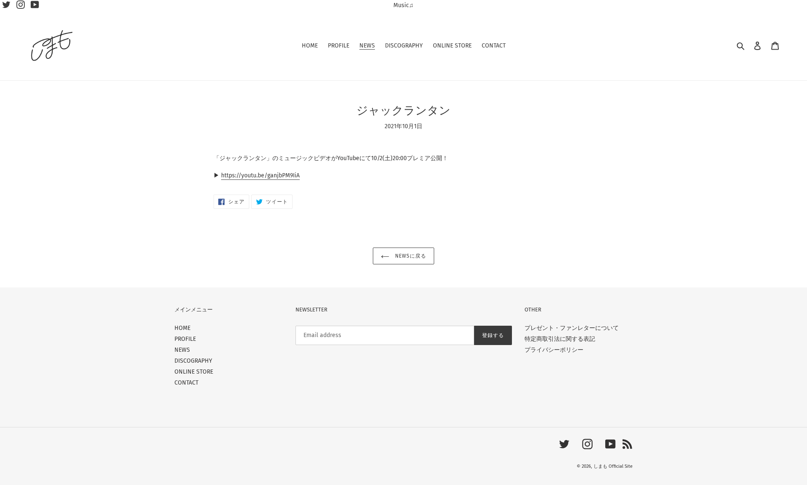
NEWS (182, 349)
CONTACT (186, 382)
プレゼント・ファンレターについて (572, 328)
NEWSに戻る (409, 256)
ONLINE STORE (193, 371)
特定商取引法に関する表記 (560, 339)
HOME (182, 328)
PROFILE (185, 339)
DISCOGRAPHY (193, 360)
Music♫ (403, 5)
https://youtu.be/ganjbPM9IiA (260, 175)
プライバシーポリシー (554, 349)
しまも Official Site (613, 466)
